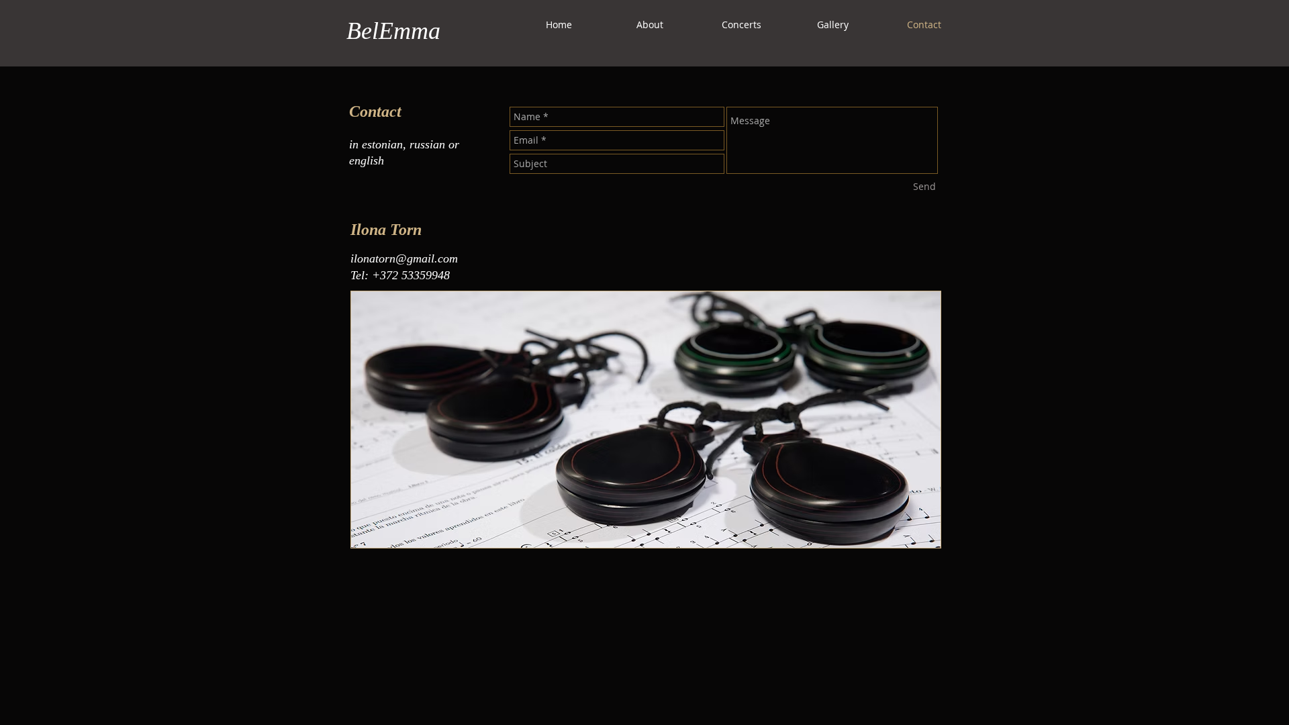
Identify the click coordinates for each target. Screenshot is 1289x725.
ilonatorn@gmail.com (404, 258)
